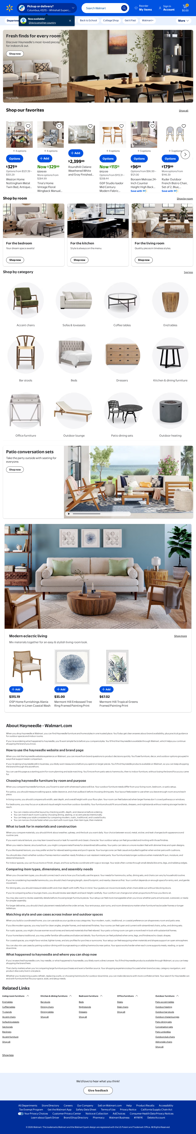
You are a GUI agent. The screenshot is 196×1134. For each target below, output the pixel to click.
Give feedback (98, 1090)
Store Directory (50, 1105)
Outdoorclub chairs (165, 1036)
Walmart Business (119, 1117)
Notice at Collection (97, 1113)
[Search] (124, 8)
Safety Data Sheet (86, 1109)
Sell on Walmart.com (110, 1105)
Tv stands (7, 1012)
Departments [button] (15, 20)
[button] (143, 8)
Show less (8, 1055)
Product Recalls (145, 1105)
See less (188, 272)
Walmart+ (148, 20)
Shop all (183, 110)
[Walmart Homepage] (10, 8)
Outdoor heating (163, 1007)
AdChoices (119, 1113)
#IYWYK (138, 1117)
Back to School (88, 20)
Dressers (83, 1012)
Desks (120, 1002)
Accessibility (166, 1105)
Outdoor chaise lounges (167, 1017)
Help (129, 1105)
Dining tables (47, 1012)
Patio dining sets (163, 1022)
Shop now (15, 259)
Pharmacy (99, 1117)
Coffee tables (8, 1007)
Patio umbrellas (163, 1032)
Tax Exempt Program (31, 1109)
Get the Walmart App (59, 1109)
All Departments (27, 1105)
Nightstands (85, 1007)
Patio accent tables (164, 1002)
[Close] (71, 20)
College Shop (111, 20)
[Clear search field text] (115, 8)
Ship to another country (42, 22)
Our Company (85, 1105)
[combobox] (105, 8)
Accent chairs (9, 1017)
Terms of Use (108, 1109)
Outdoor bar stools (164, 1012)
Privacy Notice (128, 1109)
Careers (68, 1105)
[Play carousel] (69, 514)
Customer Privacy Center (66, 1113)
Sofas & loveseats (10, 1022)
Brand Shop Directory (76, 1117)
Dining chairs (47, 1007)
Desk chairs (122, 1007)
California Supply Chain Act (156, 1109)
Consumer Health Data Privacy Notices (151, 1113)
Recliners (6, 1032)
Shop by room (185, 198)
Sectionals (7, 1027)
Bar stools (45, 1002)
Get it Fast (130, 20)
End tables (7, 1002)
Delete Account (156, 1117)
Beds (81, 1002)
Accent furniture (10, 1036)
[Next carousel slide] (116, 514)
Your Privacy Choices (36, 1113)
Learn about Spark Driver (45, 1117)
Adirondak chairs (163, 1041)
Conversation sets (164, 1027)
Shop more (180, 635)
